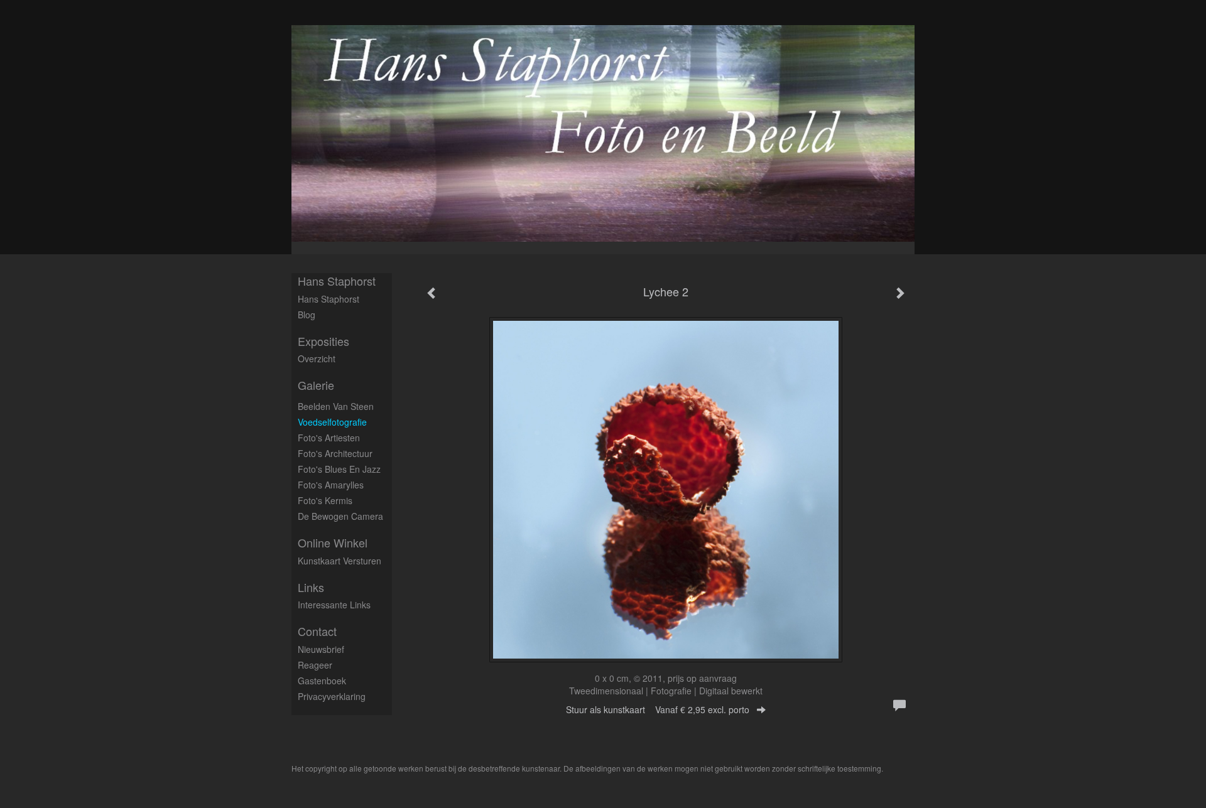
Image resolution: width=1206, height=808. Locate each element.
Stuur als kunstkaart (657, 709)
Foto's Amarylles (331, 484)
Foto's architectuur (335, 453)
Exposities (323, 341)
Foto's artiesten (329, 437)
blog (306, 314)
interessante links (334, 604)
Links (311, 587)
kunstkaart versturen (339, 560)
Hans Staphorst (337, 281)
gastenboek (322, 680)
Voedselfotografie (332, 422)
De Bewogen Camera (340, 516)
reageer (315, 665)
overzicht (316, 358)
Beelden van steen (336, 406)
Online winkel (332, 543)
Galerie (316, 385)
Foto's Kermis (325, 500)
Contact (317, 631)
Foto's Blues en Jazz (339, 469)
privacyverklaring (332, 696)
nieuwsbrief (321, 649)
